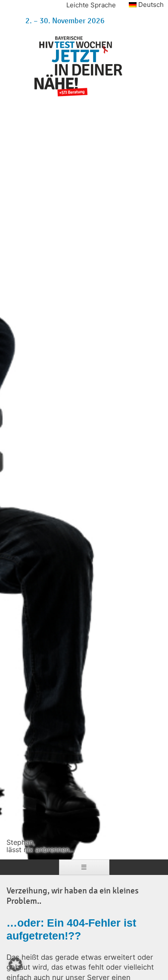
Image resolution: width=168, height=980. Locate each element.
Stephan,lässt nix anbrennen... (40, 846)
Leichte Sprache (91, 5)
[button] (15, 964)
